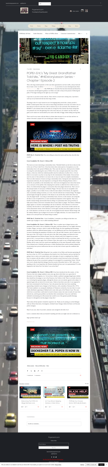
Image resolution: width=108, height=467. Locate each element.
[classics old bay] (86, 10)
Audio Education (37, 33)
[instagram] (54, 457)
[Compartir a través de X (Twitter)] (31, 371)
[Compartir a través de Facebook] (27, 371)
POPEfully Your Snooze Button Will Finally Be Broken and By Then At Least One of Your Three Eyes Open (77, 402)
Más (79, 33)
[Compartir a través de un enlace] (38, 371)
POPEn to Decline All (91, 464)
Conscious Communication (68, 33)
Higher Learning (30, 365)
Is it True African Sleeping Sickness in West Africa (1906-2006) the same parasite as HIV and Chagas (53, 402)
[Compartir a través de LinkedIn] (34, 371)
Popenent (36, 9)
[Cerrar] (106, 464)
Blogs (48, 365)
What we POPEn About (51, 33)
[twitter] (56, 457)
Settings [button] (82, 464)
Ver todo (87, 383)
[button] (86, 33)
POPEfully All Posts (24, 33)
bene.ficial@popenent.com (12, 3)
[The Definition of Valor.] (82, 10)
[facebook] (51, 457)
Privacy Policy (58, 464)
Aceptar (101, 464)
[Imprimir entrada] (42, 371)
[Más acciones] (80, 69)
